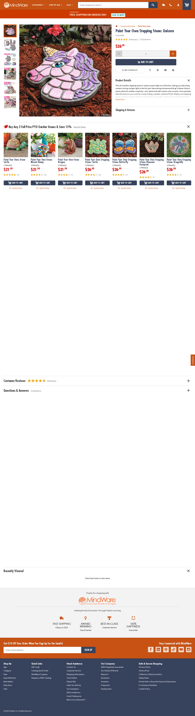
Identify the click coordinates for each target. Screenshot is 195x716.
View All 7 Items (79, 127)
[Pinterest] (166, 649)
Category (7, 670)
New (5, 674)
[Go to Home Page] (117, 26)
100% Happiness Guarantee (112, 667)
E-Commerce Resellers (148, 685)
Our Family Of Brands (109, 670)
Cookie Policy (144, 689)
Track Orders (72, 678)
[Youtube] (181, 649)
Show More (120, 99)
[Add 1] (173, 54)
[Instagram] (188, 649)
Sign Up (88, 650)
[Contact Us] (170, 5)
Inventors (105, 681)
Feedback (192, 360)
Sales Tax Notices (74, 685)
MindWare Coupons (39, 674)
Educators (8, 685)
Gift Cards (35, 667)
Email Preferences (74, 696)
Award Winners (10, 678)
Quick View (17, 188)
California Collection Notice (150, 674)
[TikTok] (173, 649)
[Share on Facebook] (150, 70)
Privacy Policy (145, 667)
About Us (104, 674)
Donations (105, 678)
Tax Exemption (73, 689)
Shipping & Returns (125, 110)
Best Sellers (8, 681)
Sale (5, 689)
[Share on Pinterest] (158, 70)
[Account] (178, 5)
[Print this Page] (173, 70)
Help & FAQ (71, 681)
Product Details (123, 80)
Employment (106, 689)
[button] (65, 70)
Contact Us (71, 667)
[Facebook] (150, 649)
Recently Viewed (13, 571)
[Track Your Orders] (163, 5)
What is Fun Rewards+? (76, 699)
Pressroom (105, 685)
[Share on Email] (165, 70)
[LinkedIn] (158, 649)
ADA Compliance (73, 692)
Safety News (144, 678)
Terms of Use (144, 670)
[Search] (153, 5)
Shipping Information (75, 674)
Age (5, 667)
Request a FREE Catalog (41, 678)
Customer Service (74, 670)
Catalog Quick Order (39, 670)
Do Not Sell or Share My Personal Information (157, 681)
